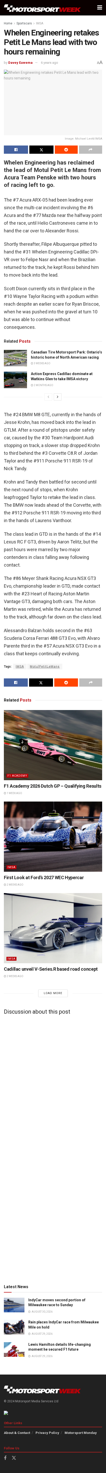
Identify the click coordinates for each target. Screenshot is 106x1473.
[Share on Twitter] (41, 150)
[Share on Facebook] (16, 150)
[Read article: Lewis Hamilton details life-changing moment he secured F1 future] (14, 1349)
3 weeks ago (41, 363)
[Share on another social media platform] (90, 150)
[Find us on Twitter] (14, 1458)
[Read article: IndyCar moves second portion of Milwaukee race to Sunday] (14, 1305)
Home (8, 23)
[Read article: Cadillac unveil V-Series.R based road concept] (53, 928)
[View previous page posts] (48, 397)
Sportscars (24, 23)
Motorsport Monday (81, 1433)
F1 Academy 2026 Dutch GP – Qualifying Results (52, 786)
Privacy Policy (47, 1433)
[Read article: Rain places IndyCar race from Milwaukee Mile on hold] (14, 1327)
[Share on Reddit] (66, 150)
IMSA (39, 23)
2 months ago (43, 385)
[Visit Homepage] (42, 8)
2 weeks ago (14, 884)
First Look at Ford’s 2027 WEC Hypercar (44, 877)
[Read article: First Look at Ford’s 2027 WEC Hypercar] (53, 837)
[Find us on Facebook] (5, 1458)
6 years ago (49, 63)
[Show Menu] (99, 7)
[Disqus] (53, 1083)
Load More (53, 993)
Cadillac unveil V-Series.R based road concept (51, 969)
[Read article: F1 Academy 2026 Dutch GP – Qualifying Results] (53, 745)
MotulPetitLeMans (45, 666)
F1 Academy (17, 775)
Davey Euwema (20, 63)
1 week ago (14, 793)
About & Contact (17, 1433)
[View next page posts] (57, 397)
